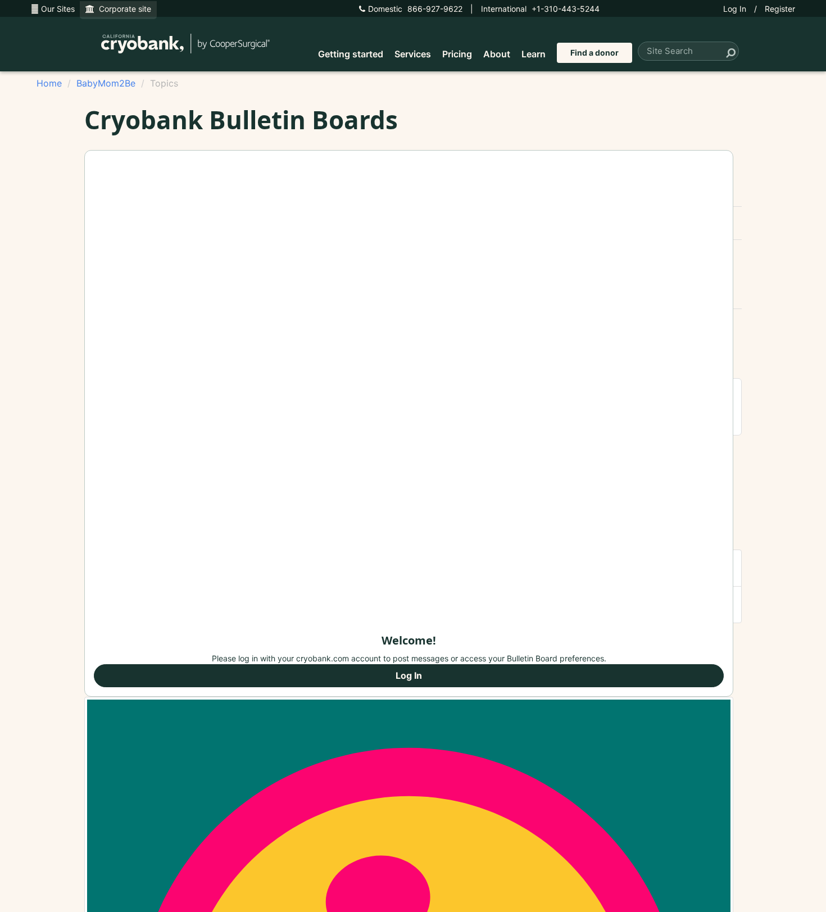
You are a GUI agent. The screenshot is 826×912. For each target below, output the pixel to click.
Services (412, 54)
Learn (533, 54)
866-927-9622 (415, 8)
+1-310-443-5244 (540, 8)
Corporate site (122, 8)
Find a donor (594, 52)
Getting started (350, 54)
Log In (734, 8)
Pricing (457, 54)
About (496, 54)
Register (780, 8)
